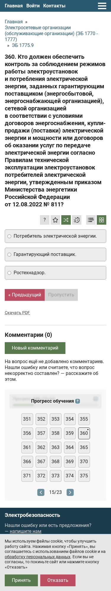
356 (27, 433)
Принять (21, 580)
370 (84, 461)
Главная (14, 6)
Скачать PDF (17, 312)
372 (41, 476)
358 (55, 433)
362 (41, 447)
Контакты (54, 6)
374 (70, 476)
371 (27, 476)
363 (55, 447)
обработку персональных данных (37, 556)
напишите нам (25, 531)
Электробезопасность (32, 515)
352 (41, 419)
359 (70, 433)
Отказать (57, 580)
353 (55, 419)
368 (55, 461)
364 (70, 447)
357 (41, 433)
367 (41, 461)
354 (70, 419)
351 (27, 419)
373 (55, 476)
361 (27, 447)
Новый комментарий (35, 348)
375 (84, 476)
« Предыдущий (24, 295)
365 (84, 447)
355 (84, 419)
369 (70, 461)
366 (27, 461)
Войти (33, 6)
